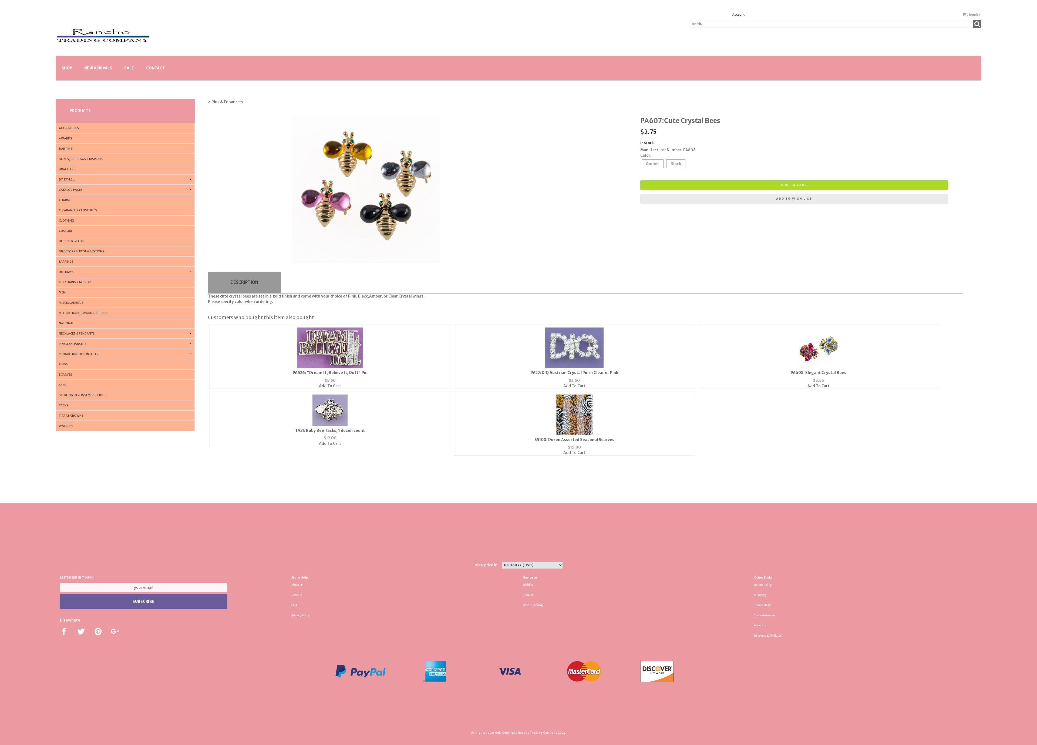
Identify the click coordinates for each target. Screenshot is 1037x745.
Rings (63, 364)
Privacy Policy (300, 615)
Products (80, 110)
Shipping (760, 595)
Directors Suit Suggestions (81, 251)
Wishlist (528, 585)
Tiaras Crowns (71, 415)
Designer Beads (71, 241)
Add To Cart (330, 385)
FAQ (294, 605)
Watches (66, 426)
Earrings (66, 261)
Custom (65, 231)
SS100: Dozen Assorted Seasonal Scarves (574, 439)
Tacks (63, 405)
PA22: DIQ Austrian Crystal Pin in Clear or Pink (574, 372)
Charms (65, 200)
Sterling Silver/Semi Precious (82, 395)
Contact (155, 68)
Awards (65, 138)
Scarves (65, 374)
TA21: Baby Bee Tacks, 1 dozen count (330, 430)
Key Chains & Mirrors (76, 282)
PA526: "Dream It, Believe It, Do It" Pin (330, 372)
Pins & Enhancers (72, 344)
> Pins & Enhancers (225, 101)
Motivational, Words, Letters (83, 313)
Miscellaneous (71, 303)
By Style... (67, 179)
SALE (129, 68)
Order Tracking (533, 605)
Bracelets (67, 169)
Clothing (66, 220)
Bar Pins (65, 149)
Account (738, 14)
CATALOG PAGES (71, 190)
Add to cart (794, 185)
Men (62, 292)
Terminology (762, 605)
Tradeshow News (765, 615)
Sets (62, 385)
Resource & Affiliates (768, 635)
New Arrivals (98, 68)
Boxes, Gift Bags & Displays (81, 159)
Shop (67, 68)
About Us (297, 585)
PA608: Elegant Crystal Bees (818, 372)
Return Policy (763, 585)
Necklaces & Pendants (77, 333)
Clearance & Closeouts (78, 210)
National (66, 323)
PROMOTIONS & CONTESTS (78, 354)
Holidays (66, 272)
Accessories (69, 128)
